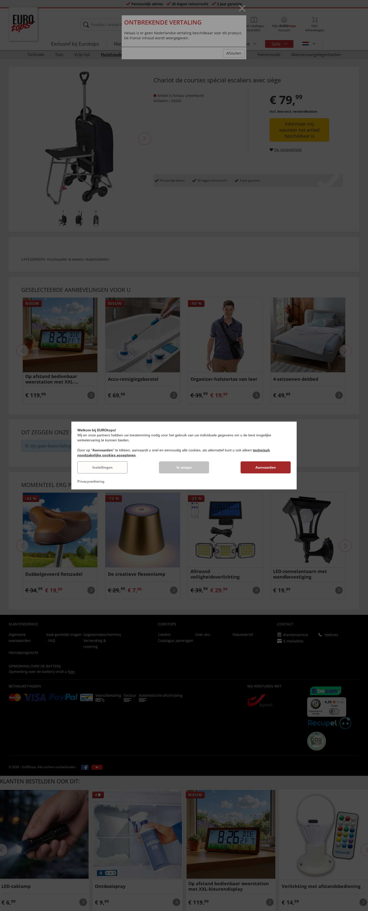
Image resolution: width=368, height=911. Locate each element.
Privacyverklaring (90, 481)
